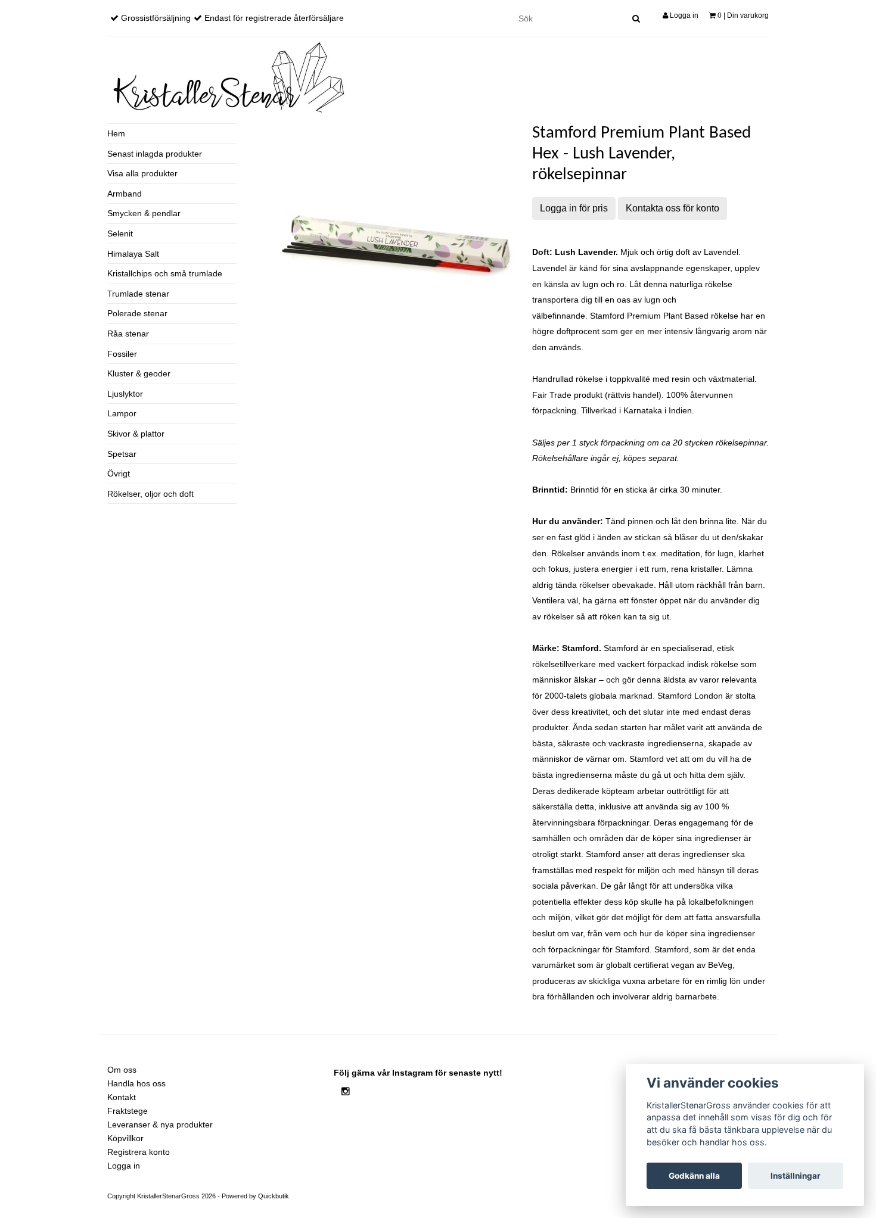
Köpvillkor (125, 1138)
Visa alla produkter (142, 173)
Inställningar (796, 1175)
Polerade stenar (137, 313)
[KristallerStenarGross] (226, 77)
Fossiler (122, 354)
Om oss (121, 1069)
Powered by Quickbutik (255, 1196)
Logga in (683, 15)
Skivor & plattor (135, 433)
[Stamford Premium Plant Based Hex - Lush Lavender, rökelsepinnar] (395, 241)
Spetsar (121, 454)
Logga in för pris (574, 208)
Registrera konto (138, 1152)
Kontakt (121, 1097)
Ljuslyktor (125, 393)
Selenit (120, 233)
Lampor (121, 413)
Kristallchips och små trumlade (164, 273)
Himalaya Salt (133, 253)
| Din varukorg (743, 15)
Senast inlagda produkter (154, 153)
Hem (116, 133)
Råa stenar (128, 333)
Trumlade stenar (138, 293)
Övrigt (118, 473)
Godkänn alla (694, 1175)
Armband (124, 193)
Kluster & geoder (138, 373)
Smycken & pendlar (144, 213)
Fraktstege (127, 1111)
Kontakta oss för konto (672, 208)
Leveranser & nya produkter (160, 1124)
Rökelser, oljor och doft (150, 494)
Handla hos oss (136, 1083)
